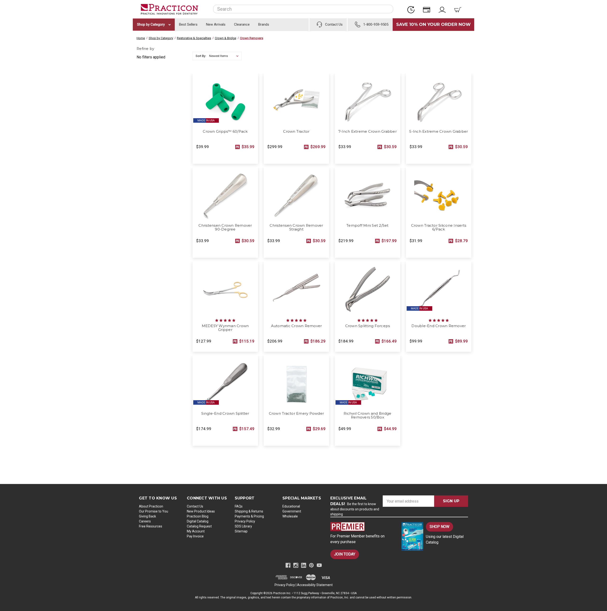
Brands (263, 24)
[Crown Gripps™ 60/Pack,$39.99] (225, 100)
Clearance (242, 24)
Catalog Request (199, 526)
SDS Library (243, 526)
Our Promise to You (153, 511)
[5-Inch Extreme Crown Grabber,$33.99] (439, 100)
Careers (145, 521)
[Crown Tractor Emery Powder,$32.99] (296, 382)
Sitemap (241, 531)
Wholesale (290, 516)
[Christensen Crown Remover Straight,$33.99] (296, 194)
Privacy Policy (245, 521)
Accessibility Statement (315, 585)
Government (291, 511)
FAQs (239, 506)
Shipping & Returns (249, 511)
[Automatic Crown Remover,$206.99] (296, 288)
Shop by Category (151, 24)
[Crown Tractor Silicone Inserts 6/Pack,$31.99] (439, 194)
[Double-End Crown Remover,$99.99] (439, 288)
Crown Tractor (296, 131)
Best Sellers (188, 24)
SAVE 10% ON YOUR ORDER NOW (433, 24)
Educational (291, 506)
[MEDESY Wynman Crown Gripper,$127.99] (225, 288)
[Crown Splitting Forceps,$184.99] (368, 288)
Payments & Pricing (249, 516)
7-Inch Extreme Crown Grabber (367, 131)
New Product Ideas (201, 511)
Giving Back (147, 516)
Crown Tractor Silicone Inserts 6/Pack (438, 227)
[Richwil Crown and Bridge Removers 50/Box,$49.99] (368, 382)
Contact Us (195, 506)
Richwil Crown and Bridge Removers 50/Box (367, 415)
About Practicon (151, 506)
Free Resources (150, 526)
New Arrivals (215, 24)
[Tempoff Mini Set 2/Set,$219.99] (368, 194)
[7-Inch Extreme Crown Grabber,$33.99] (368, 100)
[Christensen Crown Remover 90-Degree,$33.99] (225, 194)
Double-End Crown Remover (438, 326)
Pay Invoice (195, 536)
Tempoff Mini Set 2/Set (367, 225)
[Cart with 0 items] (459, 9)
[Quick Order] (412, 9)
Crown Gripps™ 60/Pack (225, 131)
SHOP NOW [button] (439, 526)
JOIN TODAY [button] (344, 554)
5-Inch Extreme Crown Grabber (438, 131)
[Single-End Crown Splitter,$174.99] (225, 382)
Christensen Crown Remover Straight (296, 227)
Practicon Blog (197, 516)
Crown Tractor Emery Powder (296, 413)
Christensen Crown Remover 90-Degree (225, 227)
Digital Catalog (197, 521)
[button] (361, 526)
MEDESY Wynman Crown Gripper (225, 328)
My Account (196, 531)
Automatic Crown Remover (296, 326)
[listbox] (224, 56)
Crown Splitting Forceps (367, 326)
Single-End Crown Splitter (225, 413)
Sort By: (201, 56)
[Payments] (428, 9)
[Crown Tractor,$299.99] (296, 100)
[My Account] (443, 9)
